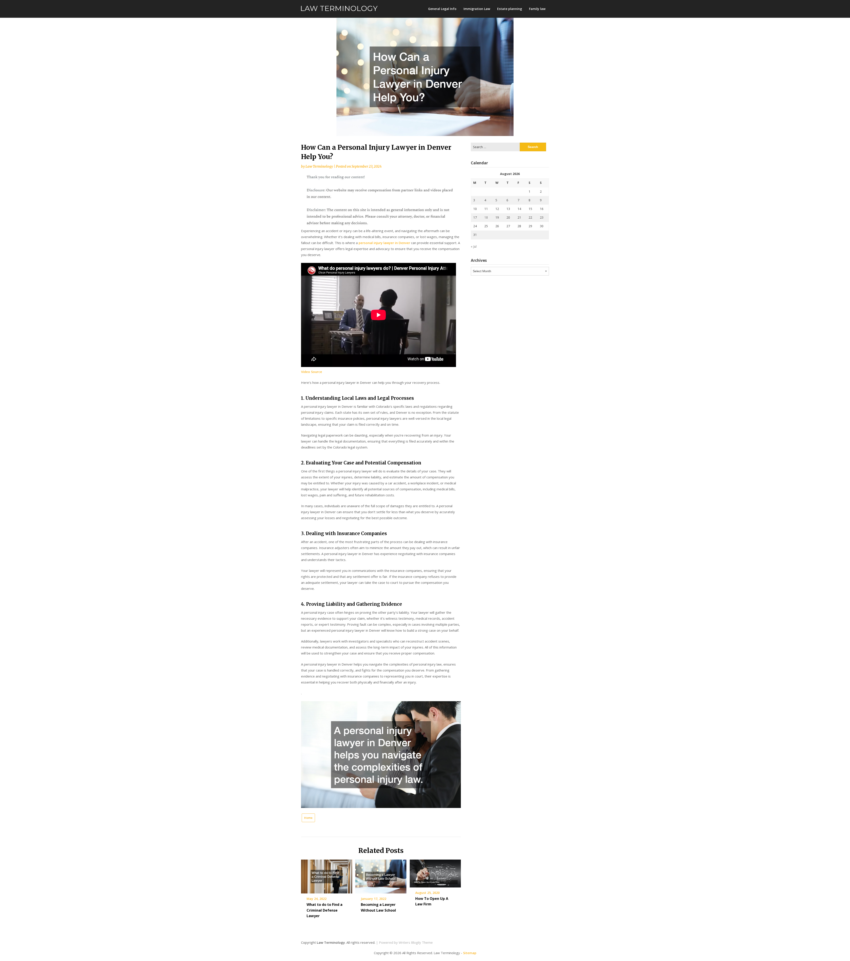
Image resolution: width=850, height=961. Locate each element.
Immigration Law (477, 9)
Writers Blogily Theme (416, 942)
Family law (537, 9)
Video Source (311, 371)
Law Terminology (319, 166)
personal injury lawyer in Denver (384, 243)
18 (486, 217)
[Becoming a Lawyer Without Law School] (380, 875)
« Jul (474, 246)
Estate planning (509, 9)
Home (308, 818)
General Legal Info (442, 9)
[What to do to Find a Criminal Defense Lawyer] (326, 875)
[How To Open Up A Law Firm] (435, 872)
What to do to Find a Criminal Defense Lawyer (324, 910)
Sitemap (469, 953)
